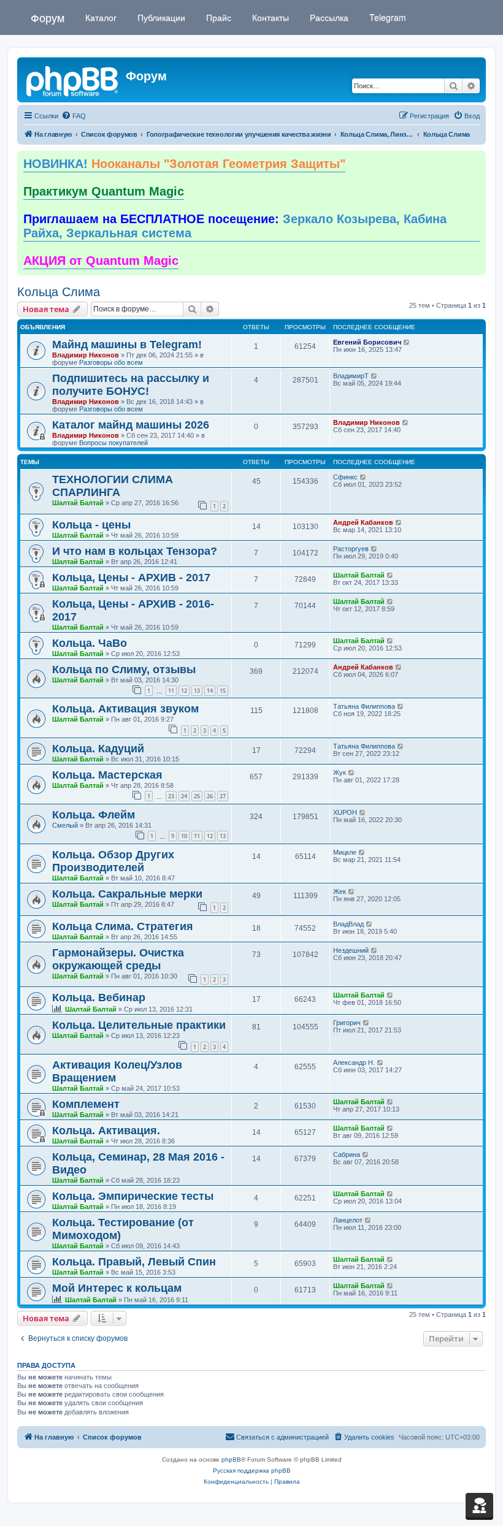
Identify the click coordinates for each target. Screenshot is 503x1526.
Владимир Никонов (85, 355)
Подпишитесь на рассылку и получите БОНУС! (130, 384)
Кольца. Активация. (106, 1130)
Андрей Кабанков (363, 522)
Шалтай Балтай (78, 502)
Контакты (269, 17)
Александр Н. (354, 1062)
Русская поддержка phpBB (252, 1470)
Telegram (386, 17)
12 (184, 691)
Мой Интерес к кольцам (117, 1288)
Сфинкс (345, 477)
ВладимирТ (351, 376)
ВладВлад (348, 924)
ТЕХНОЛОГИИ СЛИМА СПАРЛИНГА (112, 485)
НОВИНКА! (184, 163)
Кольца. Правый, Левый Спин (134, 1262)
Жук (339, 772)
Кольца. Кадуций (98, 748)
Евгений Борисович (367, 342)
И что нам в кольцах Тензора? (134, 551)
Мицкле (344, 852)
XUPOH (345, 812)
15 (223, 691)
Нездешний (351, 950)
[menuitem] (73, 116)
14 (210, 691)
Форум (47, 17)
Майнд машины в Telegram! (127, 344)
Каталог (100, 17)
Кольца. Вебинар (98, 997)
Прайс (217, 17)
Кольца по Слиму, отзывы (124, 669)
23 (171, 796)
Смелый (65, 825)
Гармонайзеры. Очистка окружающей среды (118, 959)
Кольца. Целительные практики (139, 1025)
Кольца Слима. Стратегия (122, 926)
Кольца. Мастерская (107, 775)
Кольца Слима (58, 292)
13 (197, 691)
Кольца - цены (91, 525)
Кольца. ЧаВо (89, 643)
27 (223, 796)
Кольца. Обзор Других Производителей (113, 861)
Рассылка (327, 17)
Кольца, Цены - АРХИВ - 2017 (131, 577)
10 (184, 836)
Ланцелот (348, 1220)
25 (197, 796)
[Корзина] (479, 1505)
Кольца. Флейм (93, 815)
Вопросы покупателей (113, 442)
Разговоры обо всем (111, 362)
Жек (339, 891)
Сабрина (346, 1154)
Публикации (160, 17)
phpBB (231, 1459)
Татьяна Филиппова (364, 706)
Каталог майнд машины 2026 (130, 425)
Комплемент (86, 1104)
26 (210, 796)
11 (171, 691)
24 (184, 796)
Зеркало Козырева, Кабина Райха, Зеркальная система (235, 226)
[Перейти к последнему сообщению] (407, 342)
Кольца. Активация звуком (125, 709)
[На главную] (73, 79)
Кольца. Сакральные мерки (127, 894)
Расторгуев (351, 548)
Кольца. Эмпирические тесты (132, 1196)
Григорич (347, 1022)
